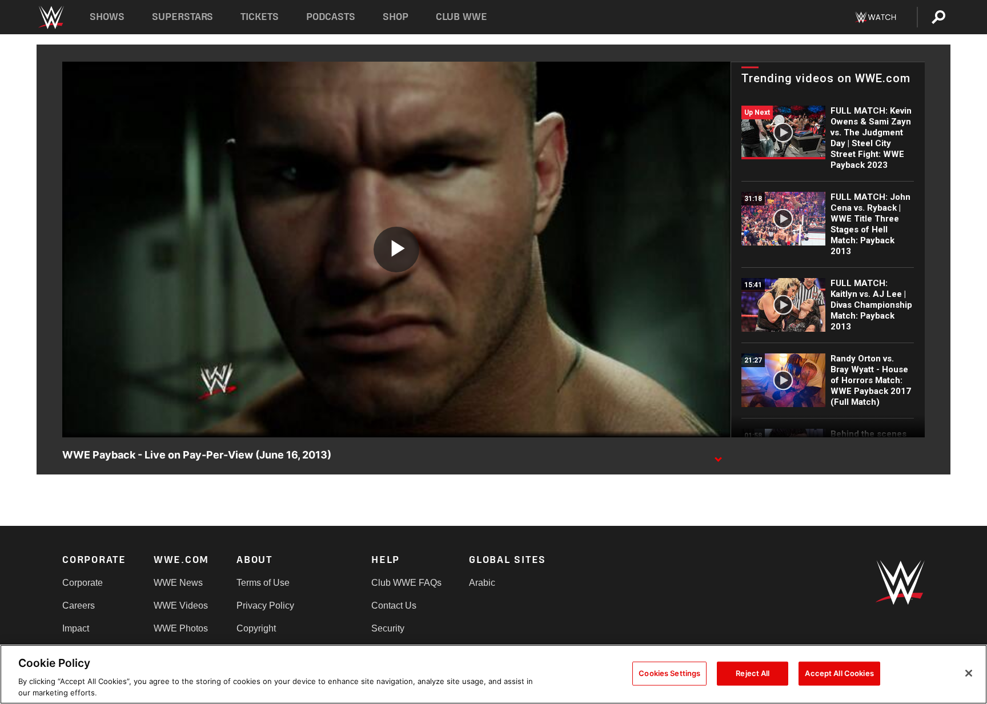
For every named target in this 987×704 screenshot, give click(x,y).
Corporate (82, 583)
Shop (395, 16)
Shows (107, 16)
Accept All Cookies (839, 673)
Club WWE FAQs (406, 583)
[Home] (50, 17)
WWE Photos (181, 628)
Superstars (183, 16)
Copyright (256, 628)
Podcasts (330, 16)
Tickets (259, 16)
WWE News (178, 583)
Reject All (752, 673)
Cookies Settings (669, 673)
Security (387, 628)
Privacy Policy (265, 605)
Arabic (482, 583)
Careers (78, 605)
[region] (493, 674)
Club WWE (461, 16)
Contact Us (393, 605)
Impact (75, 628)
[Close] (968, 673)
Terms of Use (263, 583)
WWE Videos (181, 605)
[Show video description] (718, 455)
